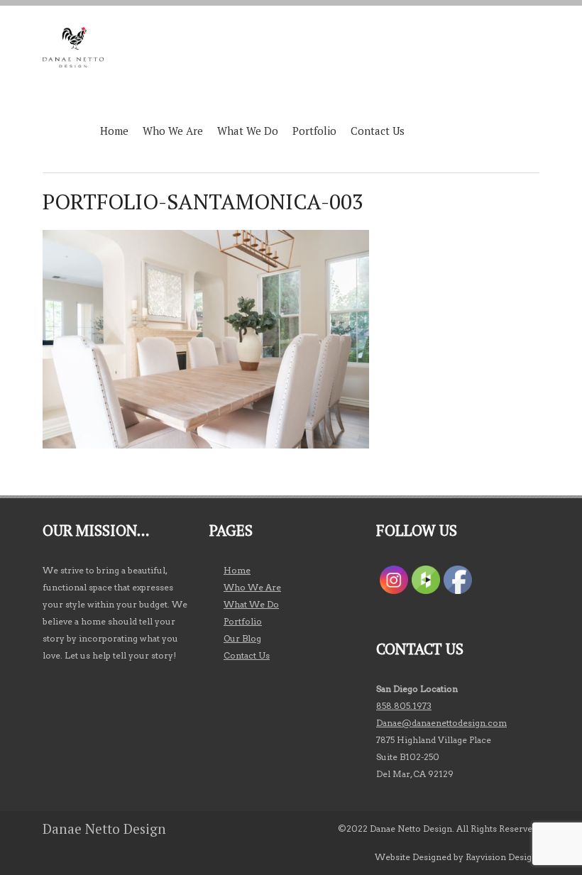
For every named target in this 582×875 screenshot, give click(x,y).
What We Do (247, 130)
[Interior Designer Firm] (73, 47)
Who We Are (173, 130)
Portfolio (314, 130)
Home (114, 130)
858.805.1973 (404, 705)
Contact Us (378, 130)
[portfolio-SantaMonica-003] (206, 445)
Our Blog (242, 638)
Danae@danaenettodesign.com (441, 722)
